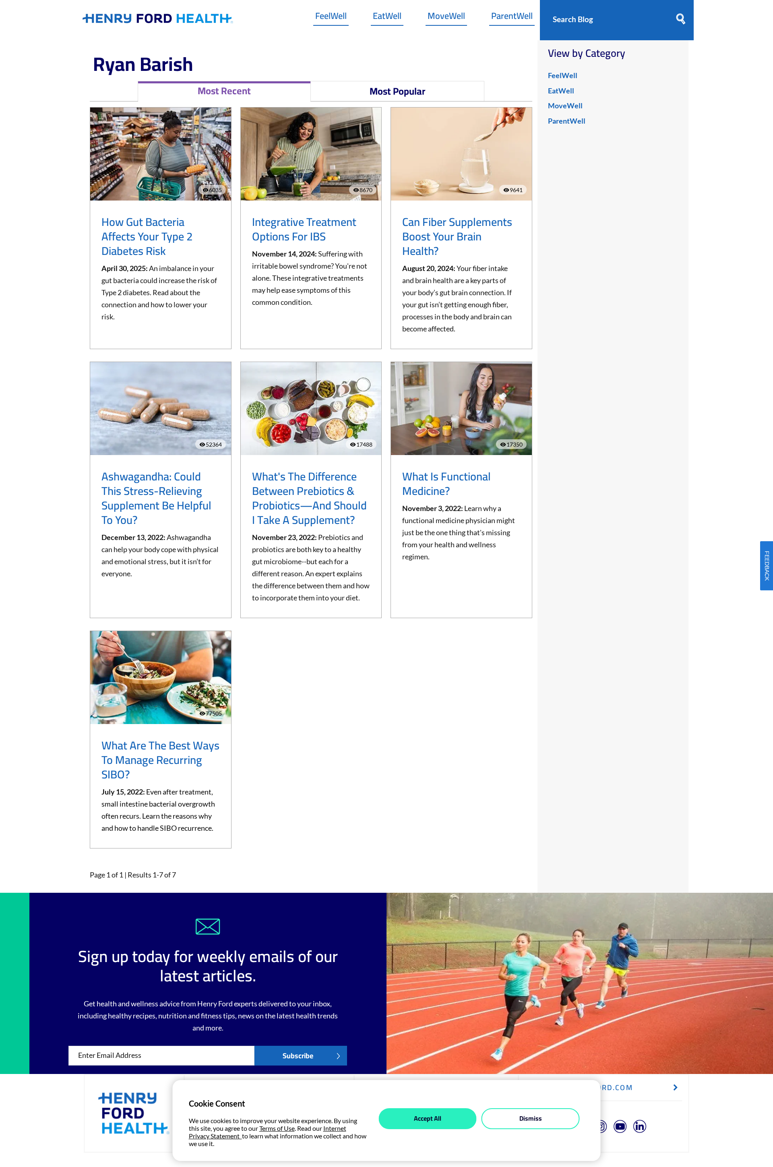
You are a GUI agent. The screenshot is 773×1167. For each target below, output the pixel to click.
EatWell (387, 17)
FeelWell (331, 17)
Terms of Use (277, 1128)
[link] (157, 20)
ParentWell (512, 17)
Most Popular (398, 91)
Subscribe (298, 1055)
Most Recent (224, 91)
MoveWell (446, 17)
